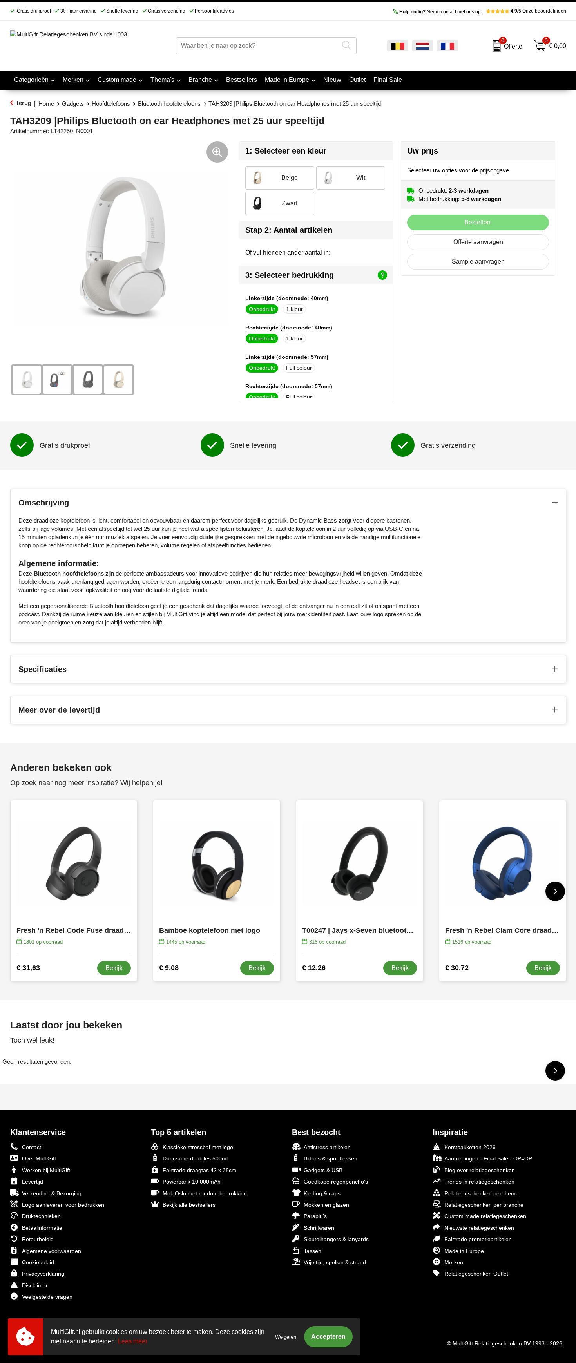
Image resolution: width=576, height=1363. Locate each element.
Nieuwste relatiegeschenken (479, 1228)
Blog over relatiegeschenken (479, 1170)
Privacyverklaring (43, 1274)
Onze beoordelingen (538, 11)
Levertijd (32, 1181)
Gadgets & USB (323, 1170)
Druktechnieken (41, 1216)
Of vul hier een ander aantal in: (287, 252)
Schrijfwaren (319, 1228)
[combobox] (257, 45)
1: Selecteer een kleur (285, 151)
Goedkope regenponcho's (336, 1181)
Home (46, 103)
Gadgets (73, 103)
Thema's (162, 79)
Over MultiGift (39, 1158)
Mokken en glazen (326, 1205)
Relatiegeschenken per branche (483, 1205)
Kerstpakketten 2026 (470, 1147)
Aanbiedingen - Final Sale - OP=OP (488, 1158)
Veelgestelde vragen (47, 1297)
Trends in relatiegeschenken (479, 1181)
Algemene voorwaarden (51, 1251)
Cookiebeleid (38, 1262)
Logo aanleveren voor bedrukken (63, 1205)
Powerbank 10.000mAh (192, 1181)
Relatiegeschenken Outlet (476, 1274)
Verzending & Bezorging (52, 1193)
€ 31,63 (28, 968)
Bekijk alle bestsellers (189, 1205)
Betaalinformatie (42, 1228)
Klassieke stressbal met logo (198, 1147)
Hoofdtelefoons (111, 103)
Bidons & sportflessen (330, 1158)
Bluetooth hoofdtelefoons (169, 103)
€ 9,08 (169, 968)
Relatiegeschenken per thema (481, 1193)
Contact (31, 1147)
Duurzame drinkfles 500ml (195, 1158)
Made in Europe (287, 79)
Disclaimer (35, 1285)
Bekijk (114, 968)
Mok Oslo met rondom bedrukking (205, 1193)
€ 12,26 (314, 968)
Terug (23, 103)
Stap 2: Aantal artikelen (288, 230)
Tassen (312, 1251)
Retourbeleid (38, 1239)
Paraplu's (315, 1216)
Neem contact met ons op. (440, 11)
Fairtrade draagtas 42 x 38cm (199, 1170)
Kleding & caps (322, 1193)
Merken (73, 79)
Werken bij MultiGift (46, 1170)
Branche (200, 79)
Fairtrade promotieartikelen (478, 1239)
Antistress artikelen (327, 1147)
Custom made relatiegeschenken (485, 1216)
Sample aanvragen (478, 261)
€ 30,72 (457, 968)
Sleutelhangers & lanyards (336, 1239)
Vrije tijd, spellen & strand (335, 1262)
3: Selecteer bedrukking (289, 275)
